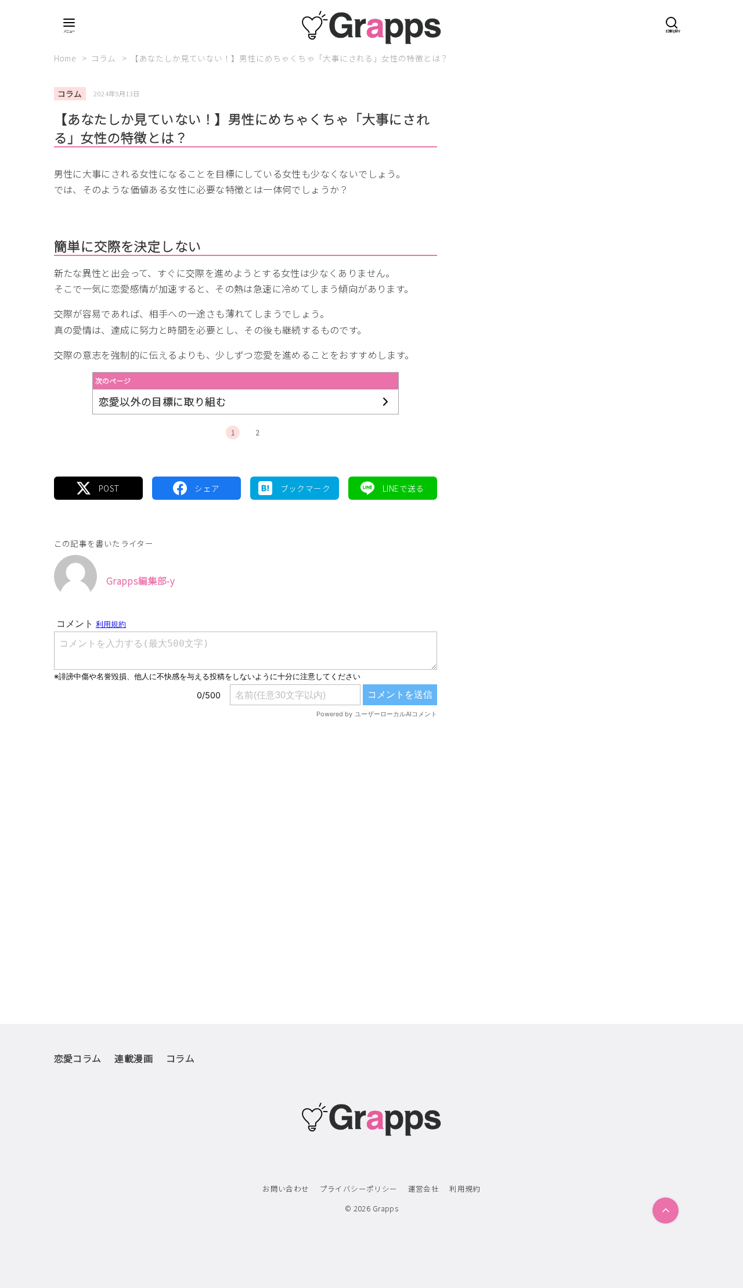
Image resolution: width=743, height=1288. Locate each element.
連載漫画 (133, 1058)
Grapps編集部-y (140, 580)
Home (66, 58)
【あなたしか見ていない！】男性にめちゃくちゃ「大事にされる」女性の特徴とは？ (289, 58)
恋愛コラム (78, 1058)
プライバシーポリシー (359, 1188)
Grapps (385, 1208)
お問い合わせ (285, 1188)
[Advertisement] (245, 847)
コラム (104, 58)
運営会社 (423, 1188)
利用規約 (465, 1188)
